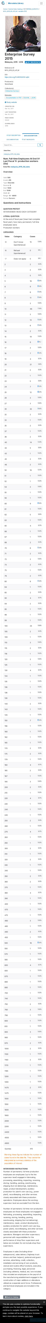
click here (29, 1316)
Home (5, 9)
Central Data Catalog (15, 9)
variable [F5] (22, 11)
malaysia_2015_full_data (12, 154)
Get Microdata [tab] (28, 139)
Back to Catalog (12, 1297)
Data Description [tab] (30, 135)
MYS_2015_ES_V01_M (10, 11)
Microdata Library (16, 3)
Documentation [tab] (12, 139)
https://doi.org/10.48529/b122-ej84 (17, 77)
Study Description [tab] (13, 135)
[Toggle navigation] (41, 3)
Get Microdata (33, 62)
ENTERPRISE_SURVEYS (31, 9)
